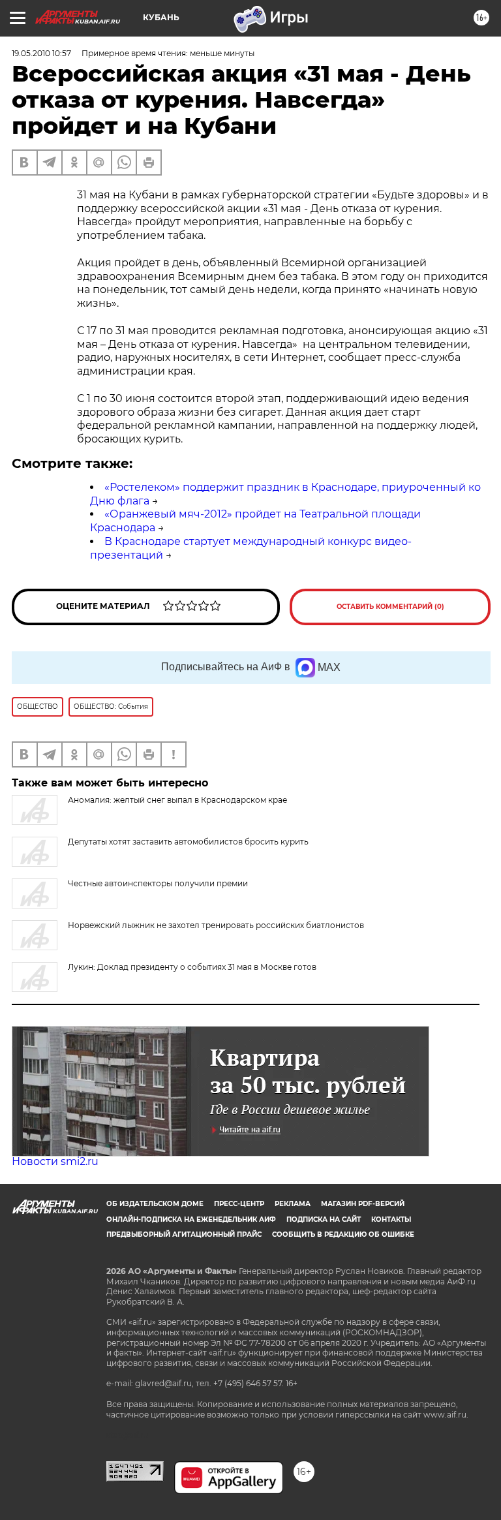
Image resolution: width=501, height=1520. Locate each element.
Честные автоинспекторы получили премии (158, 883)
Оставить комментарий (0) (390, 606)
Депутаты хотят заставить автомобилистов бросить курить (188, 841)
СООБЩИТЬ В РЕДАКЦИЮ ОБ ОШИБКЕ (343, 1234)
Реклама (293, 1204)
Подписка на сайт (323, 1219)
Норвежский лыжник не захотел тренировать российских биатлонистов (216, 925)
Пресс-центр (239, 1204)
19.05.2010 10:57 (41, 53)
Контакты (391, 1219)
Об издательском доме (155, 1204)
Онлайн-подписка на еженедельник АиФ (191, 1219)
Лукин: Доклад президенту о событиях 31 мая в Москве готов (192, 967)
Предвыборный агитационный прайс (184, 1234)
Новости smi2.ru (55, 1161)
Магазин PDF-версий (362, 1204)
